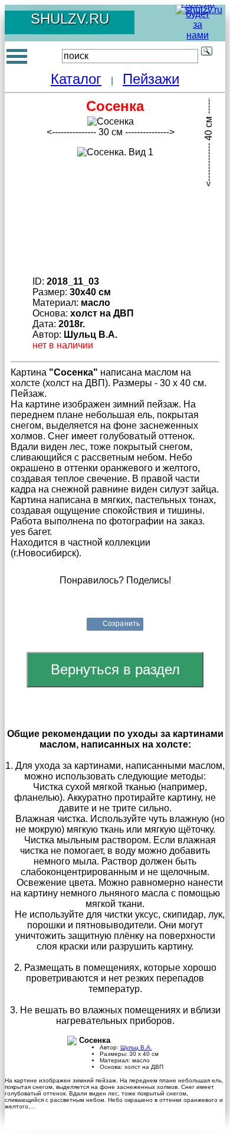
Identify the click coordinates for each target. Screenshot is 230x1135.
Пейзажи (151, 79)
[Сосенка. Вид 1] (115, 152)
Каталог (76, 79)
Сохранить (121, 623)
